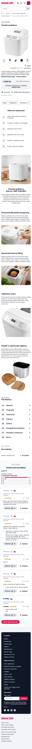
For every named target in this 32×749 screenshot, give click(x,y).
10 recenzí (27, 68)
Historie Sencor (5, 739)
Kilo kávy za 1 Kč (9, 654)
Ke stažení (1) (24, 103)
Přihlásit (23, 698)
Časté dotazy (8, 677)
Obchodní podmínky (10, 669)
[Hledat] (28, 8)
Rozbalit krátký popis (8, 76)
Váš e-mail (7, 695)
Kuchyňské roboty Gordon (8, 729)
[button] (10, 508)
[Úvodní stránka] (2, 13)
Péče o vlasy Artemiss (7, 725)
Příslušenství (8, 649)
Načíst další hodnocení (10, 622)
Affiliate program (9, 679)
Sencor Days (8, 652)
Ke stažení (25, 455)
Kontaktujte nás (5, 736)
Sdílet (29, 65)
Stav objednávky (9, 664)
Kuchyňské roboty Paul (7, 727)
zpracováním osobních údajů (19, 703)
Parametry (13, 103)
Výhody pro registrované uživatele (12, 688)
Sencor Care (8, 674)
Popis (4, 103)
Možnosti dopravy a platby (12, 666)
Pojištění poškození (6, 741)
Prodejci (6, 671)
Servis (6, 684)
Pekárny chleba (5, 16)
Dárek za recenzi (9, 682)
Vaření (7, 13)
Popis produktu (21, 76)
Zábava (6, 646)
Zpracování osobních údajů (8, 732)
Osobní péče (8, 644)
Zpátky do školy (9, 657)
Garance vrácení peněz (7, 734)
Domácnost (7, 641)
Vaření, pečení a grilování (19, 13)
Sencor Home (5, 722)
